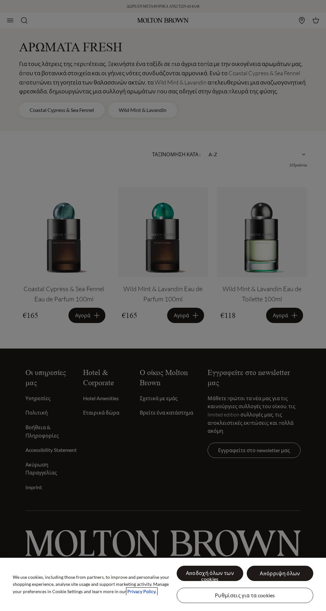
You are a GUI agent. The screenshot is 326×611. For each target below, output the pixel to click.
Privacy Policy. (141, 591)
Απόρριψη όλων (280, 573)
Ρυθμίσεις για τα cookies (245, 595)
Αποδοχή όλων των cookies (210, 575)
